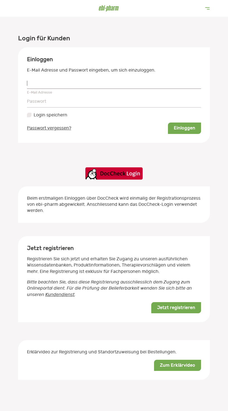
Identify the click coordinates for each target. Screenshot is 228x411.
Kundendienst (60, 294)
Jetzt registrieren (176, 307)
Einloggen (184, 128)
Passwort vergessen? (49, 128)
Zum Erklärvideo (177, 365)
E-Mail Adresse (39, 92)
